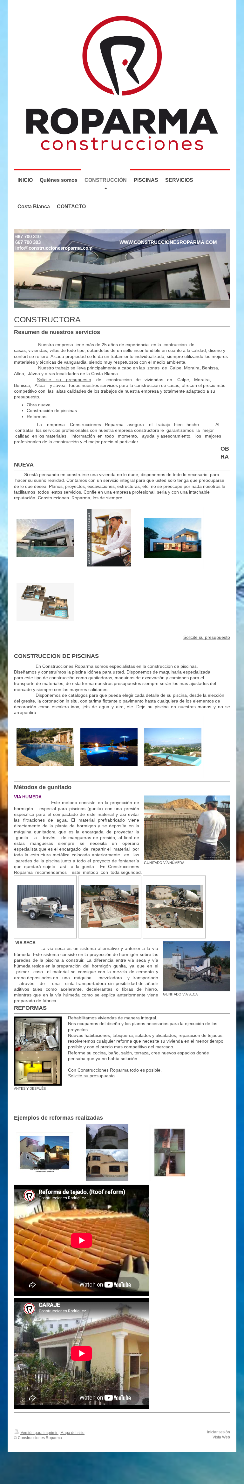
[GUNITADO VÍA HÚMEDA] (187, 828)
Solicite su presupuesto (64, 379)
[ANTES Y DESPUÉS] (38, 1051)
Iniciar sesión (218, 1432)
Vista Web (221, 1437)
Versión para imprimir (39, 1432)
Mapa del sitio (72, 1432)
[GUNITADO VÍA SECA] (196, 966)
